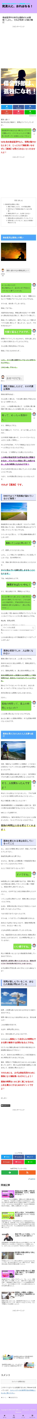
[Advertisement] (18, 47)
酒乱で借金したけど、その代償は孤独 (19, 206)
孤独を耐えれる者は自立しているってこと (20, 218)
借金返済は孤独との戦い (12, 204)
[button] (33, 627)
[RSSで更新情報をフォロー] (27, 1172)
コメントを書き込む (18, 1381)
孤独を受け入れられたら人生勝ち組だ (16, 216)
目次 (15, 200)
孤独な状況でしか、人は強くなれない (19, 213)
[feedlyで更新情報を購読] (9, 1172)
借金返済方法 (6, 1105)
